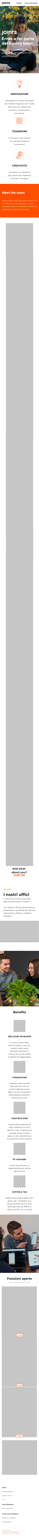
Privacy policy (6, 1522)
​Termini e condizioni (8, 1518)
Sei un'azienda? (7, 1508)
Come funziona (31, 3)
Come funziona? (7, 1491)
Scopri (19, 1335)
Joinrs (4, 1487)
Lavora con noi (7, 1495)
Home (19, 3)
